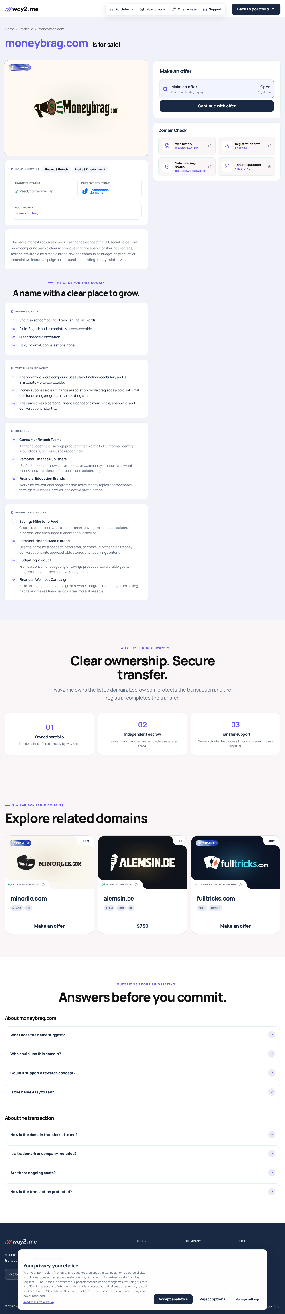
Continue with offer (217, 105)
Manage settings (247, 1299)
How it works (156, 9)
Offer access (187, 9)
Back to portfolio (253, 9)
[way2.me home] (21, 9)
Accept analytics (173, 1299)
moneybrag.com (51, 29)
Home (9, 29)
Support (215, 9)
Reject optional (213, 1299)
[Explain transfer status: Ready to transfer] (52, 191)
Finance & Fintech (56, 169)
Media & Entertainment (90, 169)
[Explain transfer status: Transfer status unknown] (240, 884)
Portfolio (122, 9)
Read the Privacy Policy (38, 1302)
